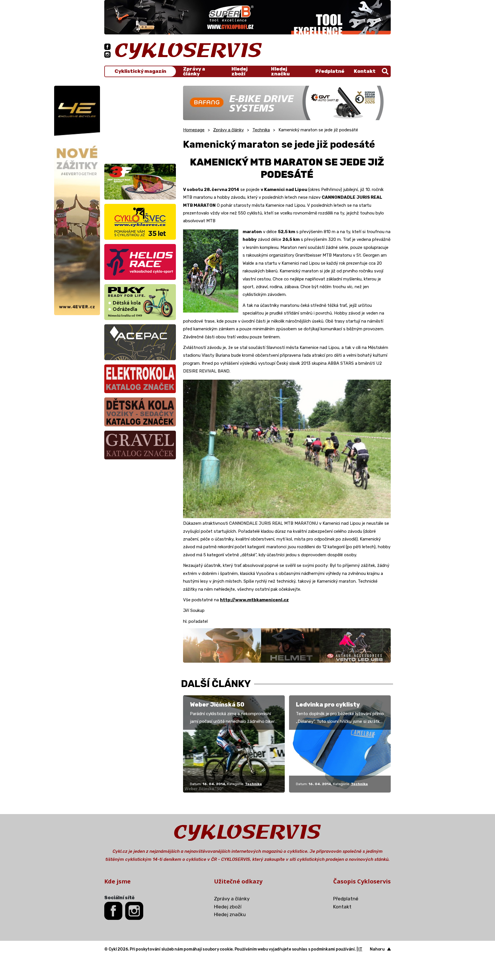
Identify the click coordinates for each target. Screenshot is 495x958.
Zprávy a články (194, 71)
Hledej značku (280, 71)
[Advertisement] (140, 121)
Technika (261, 129)
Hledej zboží (239, 71)
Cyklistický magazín (140, 71)
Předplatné (329, 71)
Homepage (194, 129)
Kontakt (365, 71)
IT (360, 949)
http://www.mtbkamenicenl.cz (254, 599)
